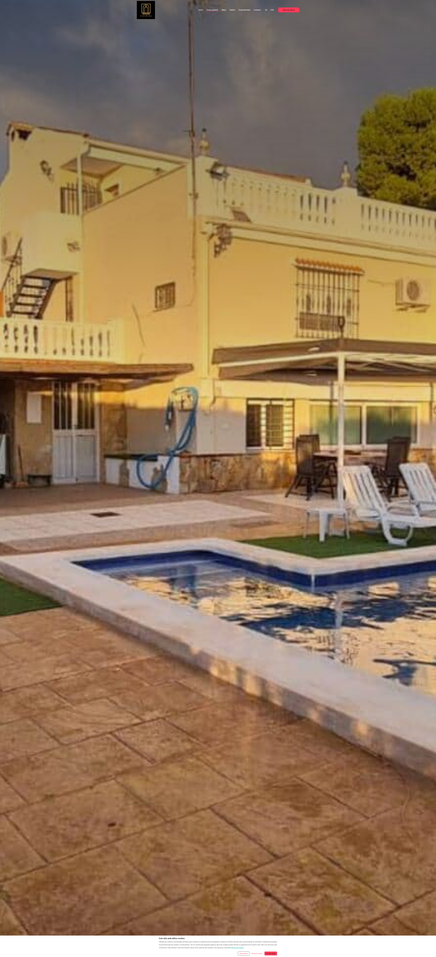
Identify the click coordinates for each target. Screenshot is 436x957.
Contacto (257, 10)
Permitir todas (270, 953)
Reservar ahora (289, 10)
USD (272, 10)
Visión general (212, 10)
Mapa (224, 10)
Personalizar (244, 953)
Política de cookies (237, 948)
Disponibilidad (244, 10)
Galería (232, 10)
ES (266, 10)
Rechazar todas (257, 953)
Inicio (201, 10)
